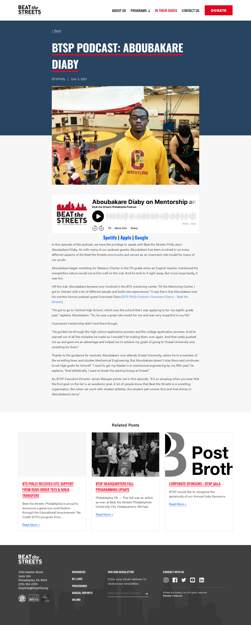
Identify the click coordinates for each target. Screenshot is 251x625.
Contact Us (190, 10)
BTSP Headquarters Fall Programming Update (115, 486)
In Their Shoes (166, 10)
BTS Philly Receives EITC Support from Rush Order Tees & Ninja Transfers (48, 489)
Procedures (79, 586)
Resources (78, 572)
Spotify (110, 237)
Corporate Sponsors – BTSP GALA (195, 483)
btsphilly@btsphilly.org (33, 588)
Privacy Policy (172, 595)
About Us (119, 10)
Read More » (31, 524)
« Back (56, 30)
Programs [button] (139, 10)
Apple (125, 237)
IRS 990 (76, 599)
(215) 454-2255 (27, 584)
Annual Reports (82, 592)
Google (141, 237)
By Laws (77, 578)
